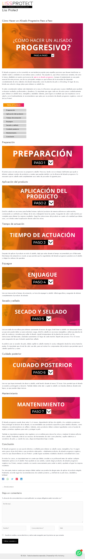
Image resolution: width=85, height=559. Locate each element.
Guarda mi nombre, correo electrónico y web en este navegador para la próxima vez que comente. (34, 535)
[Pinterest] (17, 479)
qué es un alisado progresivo (43, 77)
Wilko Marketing (59, 556)
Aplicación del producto (14, 114)
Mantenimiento (11, 133)
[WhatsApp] (8, 479)
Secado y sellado (12, 125)
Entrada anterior (8, 487)
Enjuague (9, 121)
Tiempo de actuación (13, 118)
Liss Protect (10, 10)
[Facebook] (3, 479)
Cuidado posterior (12, 129)
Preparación (10, 110)
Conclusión (10, 137)
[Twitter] (12, 479)
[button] (79, 553)
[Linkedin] (21, 479)
